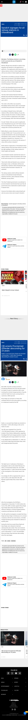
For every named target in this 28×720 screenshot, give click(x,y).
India (2, 24)
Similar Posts (4, 629)
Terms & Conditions (14, 706)
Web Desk (8, 379)
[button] (2, 2)
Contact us (13, 704)
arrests (8, 540)
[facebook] (10, 55)
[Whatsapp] (15, 55)
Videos (3, 285)
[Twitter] (13, 55)
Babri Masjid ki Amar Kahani (10, 290)
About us (13, 702)
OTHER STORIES (5, 269)
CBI (5, 540)
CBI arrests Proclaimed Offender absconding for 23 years (13, 348)
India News (13, 540)
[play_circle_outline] (12, 277)
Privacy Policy (14, 705)
